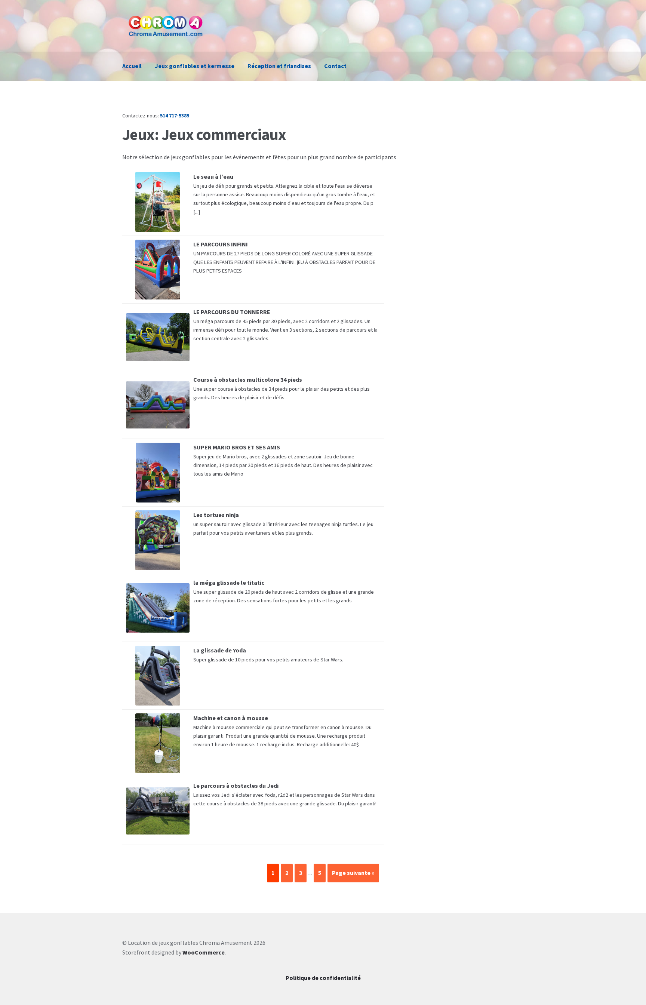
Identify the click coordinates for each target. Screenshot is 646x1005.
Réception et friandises (279, 66)
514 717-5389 (174, 115)
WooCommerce (203, 952)
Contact (335, 66)
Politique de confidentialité (323, 977)
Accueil (132, 66)
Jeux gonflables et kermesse (194, 66)
